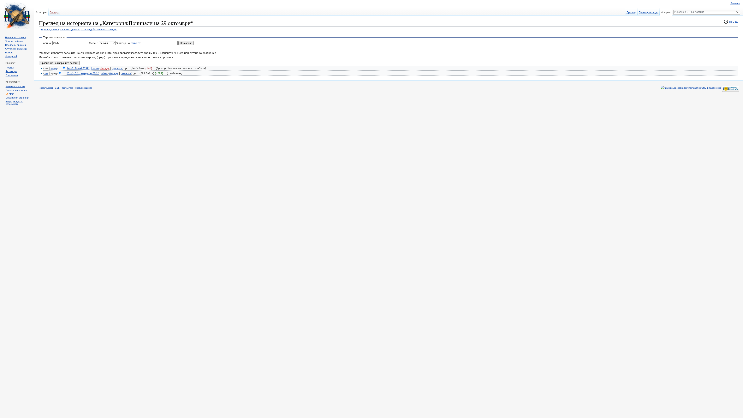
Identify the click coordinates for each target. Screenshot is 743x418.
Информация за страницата (14, 103)
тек (46, 73)
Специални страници (17, 97)
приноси (117, 68)
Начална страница (15, 37)
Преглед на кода (648, 12)
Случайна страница (16, 48)
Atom (11, 94)
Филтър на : (128, 43)
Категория (41, 12)
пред (54, 68)
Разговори (11, 71)
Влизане (735, 3)
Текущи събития (14, 41)
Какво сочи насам (15, 86)
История (665, 12)
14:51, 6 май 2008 (78, 68)
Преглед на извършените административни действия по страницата (79, 29)
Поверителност (45, 88)
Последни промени (16, 45)
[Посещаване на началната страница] (17, 15)
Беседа (54, 12)
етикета (135, 43)
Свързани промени (16, 90)
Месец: (93, 43)
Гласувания (12, 75)
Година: (47, 43)
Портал (10, 67)
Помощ (733, 21)
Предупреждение (83, 88)
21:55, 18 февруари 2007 (83, 73)
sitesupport (11, 56)
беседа (105, 68)
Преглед (631, 12)
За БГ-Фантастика (64, 88)
